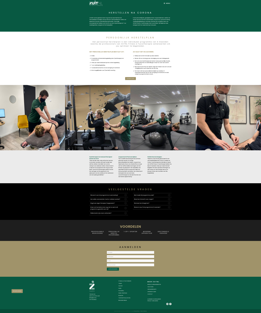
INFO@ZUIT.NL (93, 297)
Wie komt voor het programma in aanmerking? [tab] (104, 195)
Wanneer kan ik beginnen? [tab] (141, 203)
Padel (120, 288)
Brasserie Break (122, 300)
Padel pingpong (122, 293)
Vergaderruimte (151, 289)
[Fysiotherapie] (32, 117)
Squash (120, 286)
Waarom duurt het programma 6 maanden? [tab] (147, 207)
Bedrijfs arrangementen (154, 284)
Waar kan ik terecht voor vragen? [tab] (143, 199)
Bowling (120, 295)
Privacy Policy (136, 311)
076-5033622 (92, 299)
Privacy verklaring (152, 301)
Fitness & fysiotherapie (124, 281)
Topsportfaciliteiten (124, 298)
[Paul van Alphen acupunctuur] (228, 117)
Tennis (120, 283)
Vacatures (150, 286)
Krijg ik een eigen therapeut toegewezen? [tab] (102, 203)
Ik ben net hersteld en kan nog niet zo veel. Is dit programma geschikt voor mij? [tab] (104, 208)
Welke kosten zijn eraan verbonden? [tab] (100, 213)
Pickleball (121, 290)
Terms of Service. (143, 311)
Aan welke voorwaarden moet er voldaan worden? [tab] (105, 199)
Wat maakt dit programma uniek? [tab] (144, 195)
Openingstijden (151, 291)
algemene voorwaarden (154, 299)
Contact (150, 294)
